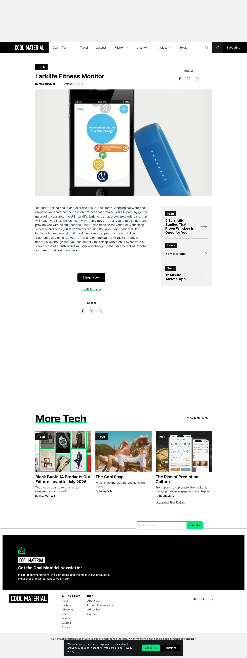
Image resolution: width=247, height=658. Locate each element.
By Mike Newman (45, 83)
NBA (172, 502)
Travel (84, 47)
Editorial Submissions (100, 605)
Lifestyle (141, 47)
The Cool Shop (109, 476)
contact (92, 614)
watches (67, 618)
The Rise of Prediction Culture (177, 479)
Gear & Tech (60, 47)
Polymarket (162, 502)
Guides (163, 47)
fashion (67, 605)
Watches (101, 47)
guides (66, 622)
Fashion (119, 47)
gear (65, 600)
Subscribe (234, 47)
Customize (170, 647)
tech (65, 614)
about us (93, 600)
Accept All (151, 647)
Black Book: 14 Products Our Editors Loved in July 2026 (62, 479)
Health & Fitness (91, 289)
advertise (93, 609)
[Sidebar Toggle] (8, 48)
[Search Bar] (206, 47)
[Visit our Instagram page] (217, 47)
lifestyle (67, 609)
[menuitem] (62, 47)
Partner (180, 502)
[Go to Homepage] (29, 48)
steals (183, 47)
